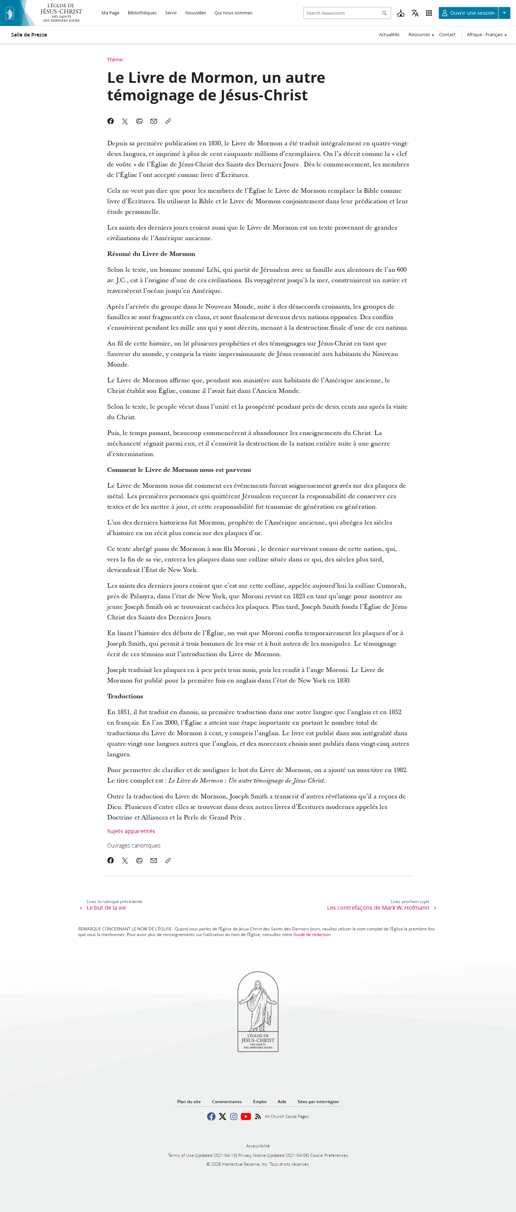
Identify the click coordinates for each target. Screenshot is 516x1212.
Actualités (389, 34)
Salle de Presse (29, 34)
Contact (447, 34)
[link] (229, 845)
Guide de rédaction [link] (312, 934)
